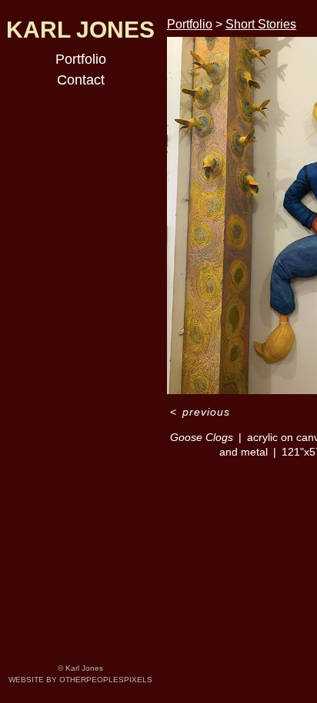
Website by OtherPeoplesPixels (80, 679)
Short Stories (260, 24)
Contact (81, 80)
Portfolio (80, 59)
